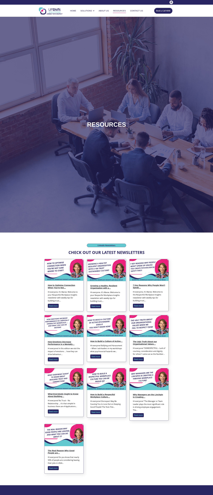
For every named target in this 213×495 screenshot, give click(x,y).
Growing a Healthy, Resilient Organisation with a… (103, 287)
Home (73, 11)
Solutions (86, 11)
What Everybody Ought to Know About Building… (63, 395)
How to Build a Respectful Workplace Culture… (102, 395)
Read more (53, 306)
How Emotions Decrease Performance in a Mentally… (61, 343)
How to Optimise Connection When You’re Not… (61, 286)
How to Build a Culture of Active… (106, 341)
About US (104, 11)
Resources (119, 11)
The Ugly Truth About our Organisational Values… (145, 343)
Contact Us (136, 11)
